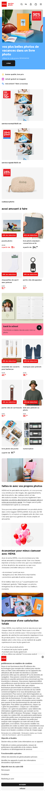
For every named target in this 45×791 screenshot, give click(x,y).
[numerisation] (33, 433)
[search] (21, 4)
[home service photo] (8, 4)
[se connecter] (30, 4)
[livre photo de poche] (12, 433)
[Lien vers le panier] (35, 4)
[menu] (40, 4)
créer (8, 63)
